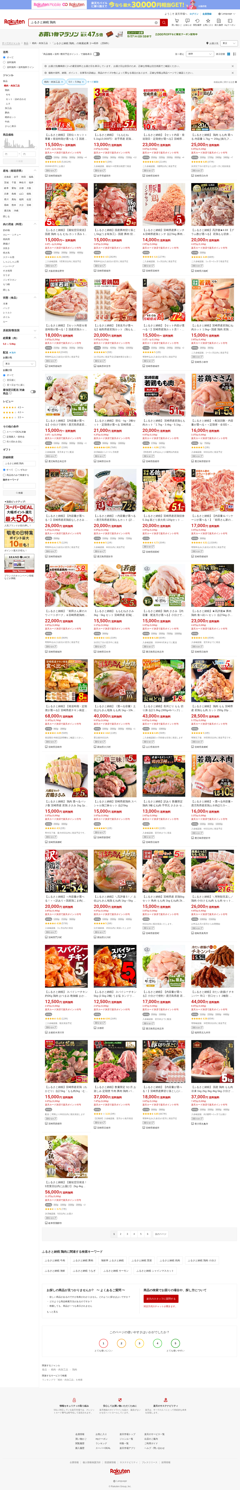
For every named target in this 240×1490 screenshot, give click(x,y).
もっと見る (52, 1311)
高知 (14, 199)
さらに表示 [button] (10, 126)
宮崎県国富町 (152, 552)
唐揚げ (6, 243)
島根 (14, 193)
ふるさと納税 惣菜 (142, 1260)
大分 (21, 205)
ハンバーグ (8, 266)
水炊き (6, 248)
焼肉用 (6, 239)
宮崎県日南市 (201, 652)
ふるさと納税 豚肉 (83, 1260)
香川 (6, 199)
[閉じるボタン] (232, 66)
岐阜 (6, 188)
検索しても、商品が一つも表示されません (71, 1306)
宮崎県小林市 (201, 362)
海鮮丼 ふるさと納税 (112, 1260)
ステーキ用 (8, 257)
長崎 (6, 205)
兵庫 (6, 193)
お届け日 (7, 370)
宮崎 (29, 205)
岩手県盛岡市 (104, 176)
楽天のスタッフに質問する (161, 1298)
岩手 (16, 177)
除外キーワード (11, 480)
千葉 (14, 182)
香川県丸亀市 (201, 1124)
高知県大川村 (104, 747)
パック (6, 308)
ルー (5, 321)
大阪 (29, 188)
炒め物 (6, 230)
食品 (26, 43)
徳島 (29, 193)
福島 (31, 177)
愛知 (14, 188)
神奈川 (22, 182)
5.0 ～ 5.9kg (9, 344)
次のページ (160, 1234)
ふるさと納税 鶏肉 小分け (202, 1260)
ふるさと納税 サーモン (116, 1270)
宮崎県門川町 (55, 937)
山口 (21, 193)
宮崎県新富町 (104, 837)
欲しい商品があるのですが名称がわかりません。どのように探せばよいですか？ (90, 1297)
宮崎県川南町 (201, 271)
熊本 (14, 205)
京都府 (100, 1028)
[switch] (33, 391)
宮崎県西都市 (152, 461)
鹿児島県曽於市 (202, 461)
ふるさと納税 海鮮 (55, 1270)
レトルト (7, 312)
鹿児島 (7, 210)
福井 (31, 182)
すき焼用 (7, 270)
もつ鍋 (6, 284)
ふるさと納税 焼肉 (170, 1260)
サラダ (6, 275)
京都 (21, 188)
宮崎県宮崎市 (152, 176)
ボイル (6, 317)
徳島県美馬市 (201, 933)
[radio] (4, 57)
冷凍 (5, 303)
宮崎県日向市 (201, 176)
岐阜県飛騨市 (55, 1223)
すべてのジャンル (11, 43)
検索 (20, 161)
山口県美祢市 (152, 747)
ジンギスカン (9, 279)
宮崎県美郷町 (201, 747)
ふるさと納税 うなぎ (84, 1270)
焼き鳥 (6, 252)
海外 (13, 352)
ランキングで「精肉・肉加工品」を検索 (62, 1379)
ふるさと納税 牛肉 (55, 1260)
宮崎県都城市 (55, 176)
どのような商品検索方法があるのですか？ (71, 1301)
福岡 (21, 199)
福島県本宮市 (104, 366)
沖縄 (16, 210)
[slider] (3, 147)
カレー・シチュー (12, 234)
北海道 (7, 177)
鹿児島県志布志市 (57, 461)
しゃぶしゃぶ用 (11, 261)
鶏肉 (74, 1369)
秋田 (23, 177)
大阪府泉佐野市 (56, 271)
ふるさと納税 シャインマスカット (155, 1270)
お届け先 (7, 357)
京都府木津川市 (56, 1032)
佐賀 (29, 199)
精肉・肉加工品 (59, 1369)
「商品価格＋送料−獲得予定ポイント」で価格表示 (66, 54)
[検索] (164, 22)
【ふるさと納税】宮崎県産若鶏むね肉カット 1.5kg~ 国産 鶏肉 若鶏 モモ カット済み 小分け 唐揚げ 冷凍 (212, 329)
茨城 (6, 182)
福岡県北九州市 (202, 1032)
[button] (227, 14)
